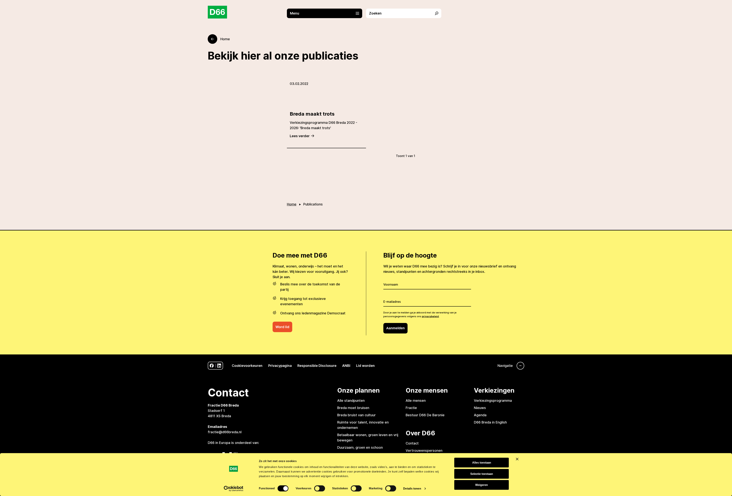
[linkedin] (219, 366)
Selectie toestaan (481, 473)
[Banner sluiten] (517, 459)
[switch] (319, 488)
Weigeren (481, 484)
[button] (326, 13)
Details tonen (412, 488)
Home (291, 204)
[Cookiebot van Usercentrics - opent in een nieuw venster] (233, 488)
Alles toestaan (481, 462)
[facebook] (212, 366)
